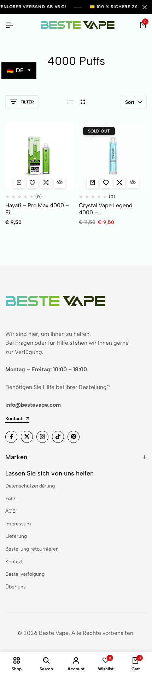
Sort (129, 102)
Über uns (15, 587)
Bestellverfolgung (25, 574)
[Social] (11, 437)
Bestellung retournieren (32, 549)
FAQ (10, 499)
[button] (46, 182)
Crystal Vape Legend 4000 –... (106, 208)
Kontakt (14, 562)
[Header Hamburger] (9, 25)
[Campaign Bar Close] (144, 7)
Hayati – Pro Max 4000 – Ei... (37, 208)
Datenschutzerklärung (30, 486)
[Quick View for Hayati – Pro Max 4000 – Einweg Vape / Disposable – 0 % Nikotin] (59, 182)
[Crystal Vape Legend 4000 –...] (113, 156)
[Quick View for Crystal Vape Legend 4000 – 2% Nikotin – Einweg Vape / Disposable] (133, 182)
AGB (10, 511)
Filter (27, 102)
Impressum (18, 524)
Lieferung (16, 536)
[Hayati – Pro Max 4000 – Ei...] (39, 156)
